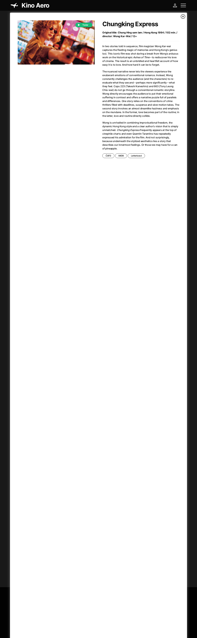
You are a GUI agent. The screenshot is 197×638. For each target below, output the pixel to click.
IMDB (121, 155)
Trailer (85, 25)
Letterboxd (136, 155)
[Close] (183, 16)
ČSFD (108, 155)
